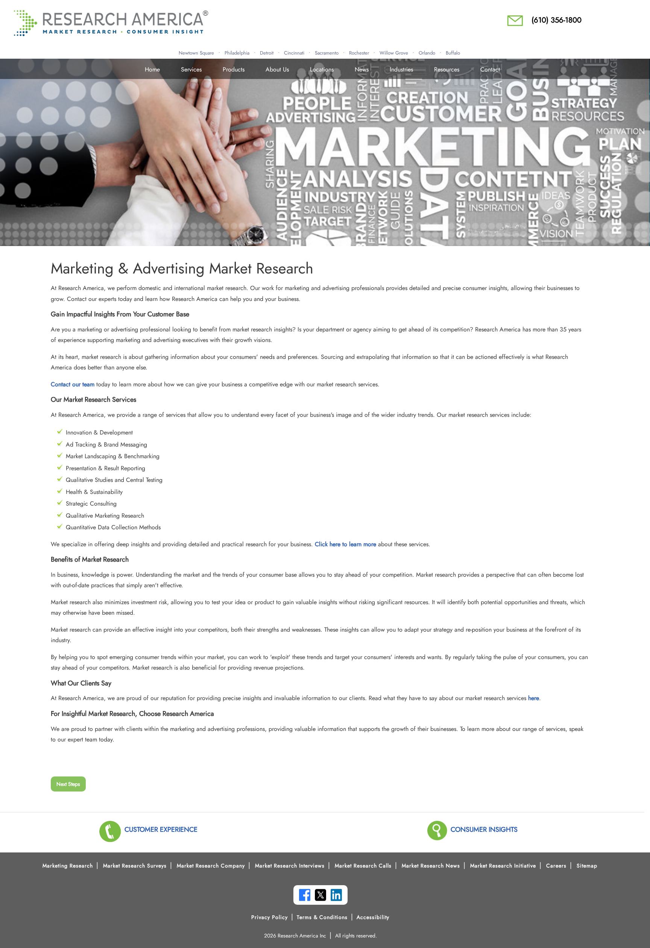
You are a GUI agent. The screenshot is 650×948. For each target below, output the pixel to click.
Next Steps (68, 784)
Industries (401, 69)
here (533, 698)
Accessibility (373, 917)
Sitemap (587, 865)
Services (191, 69)
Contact (490, 69)
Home (152, 69)
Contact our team (72, 384)
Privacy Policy (269, 917)
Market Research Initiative (503, 865)
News (362, 69)
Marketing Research (68, 865)
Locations (322, 69)
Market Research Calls (363, 865)
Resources (446, 69)
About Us (277, 69)
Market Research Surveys (135, 865)
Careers (556, 865)
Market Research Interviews (290, 865)
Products (234, 69)
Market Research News (431, 865)
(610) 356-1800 (557, 20)
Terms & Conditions (322, 917)
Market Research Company (211, 865)
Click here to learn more (345, 544)
